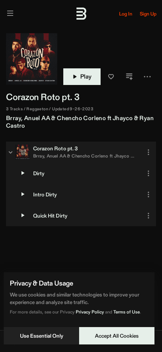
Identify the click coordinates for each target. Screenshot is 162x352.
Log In (125, 13)
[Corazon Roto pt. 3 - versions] (10, 152)
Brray (13, 118)
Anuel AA (37, 118)
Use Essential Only (41, 336)
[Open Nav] (10, 14)
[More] (148, 152)
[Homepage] (81, 14)
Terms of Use (126, 312)
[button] (111, 76)
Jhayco (123, 118)
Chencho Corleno (81, 118)
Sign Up (148, 13)
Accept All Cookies (117, 336)
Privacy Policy (90, 312)
